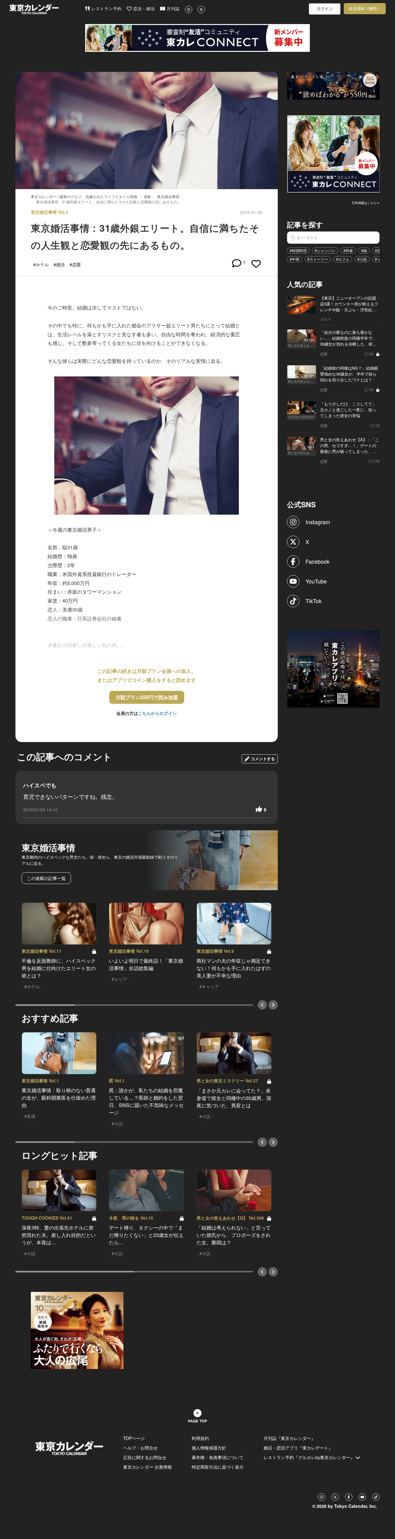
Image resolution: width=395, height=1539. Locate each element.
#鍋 (364, 250)
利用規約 (200, 1438)
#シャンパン (325, 250)
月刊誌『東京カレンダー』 (289, 1438)
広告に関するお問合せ (144, 1457)
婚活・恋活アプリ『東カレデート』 (298, 1448)
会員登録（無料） (365, 8)
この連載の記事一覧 (46, 878)
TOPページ (134, 1438)
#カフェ (342, 259)
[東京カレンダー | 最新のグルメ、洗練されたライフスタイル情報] (47, 9)
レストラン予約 (106, 8)
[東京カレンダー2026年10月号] (77, 1329)
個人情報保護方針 (209, 1448)
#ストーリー (317, 259)
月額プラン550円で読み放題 (146, 697)
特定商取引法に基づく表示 (217, 1467)
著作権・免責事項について (217, 1457)
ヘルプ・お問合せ (140, 1448)
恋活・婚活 (143, 8)
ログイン (325, 8)
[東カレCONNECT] (197, 38)
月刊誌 (172, 8)
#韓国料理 (298, 250)
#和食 (348, 250)
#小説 (362, 259)
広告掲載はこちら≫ (366, 203)
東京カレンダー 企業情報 (147, 1467)
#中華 (294, 259)
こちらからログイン (157, 713)
